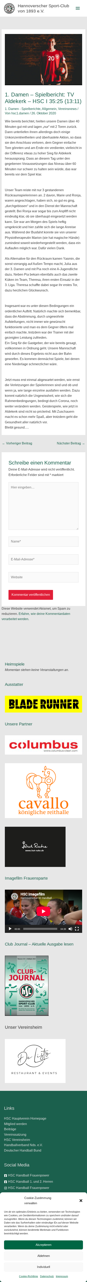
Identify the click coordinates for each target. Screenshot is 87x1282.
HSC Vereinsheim (17, 1139)
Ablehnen (43, 1255)
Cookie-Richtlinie (28, 1276)
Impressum (62, 1276)
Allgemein (49, 109)
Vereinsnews (67, 109)
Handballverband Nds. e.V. (23, 1145)
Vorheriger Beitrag (17, 443)
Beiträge (10, 1129)
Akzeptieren (43, 1244)
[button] (81, 1201)
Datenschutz (47, 1276)
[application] (43, 911)
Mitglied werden (15, 1124)
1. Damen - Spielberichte (22, 109)
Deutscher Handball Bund (22, 1150)
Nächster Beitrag (71, 443)
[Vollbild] (77, 929)
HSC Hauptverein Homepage (25, 1118)
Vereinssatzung (15, 1134)
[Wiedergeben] (10, 929)
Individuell (43, 1267)
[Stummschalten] (70, 929)
